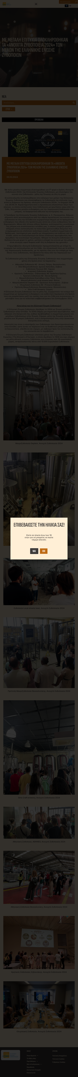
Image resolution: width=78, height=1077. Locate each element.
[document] (39, 538)
